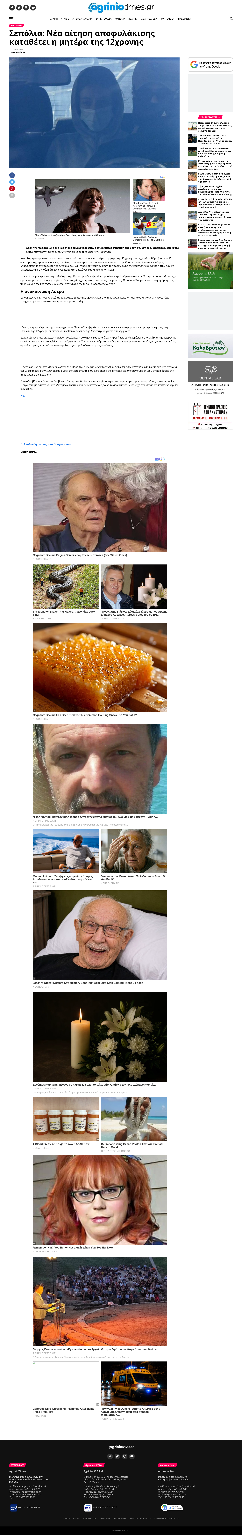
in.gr (23, 395)
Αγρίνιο (65, 18)
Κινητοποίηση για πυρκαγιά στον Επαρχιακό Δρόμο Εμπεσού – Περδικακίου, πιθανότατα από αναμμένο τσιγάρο (215, 165)
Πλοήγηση (104, 1518)
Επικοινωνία (89, 1518)
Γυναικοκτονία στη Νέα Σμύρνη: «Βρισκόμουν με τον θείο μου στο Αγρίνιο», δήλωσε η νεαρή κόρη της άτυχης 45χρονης (215, 244)
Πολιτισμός (166, 18)
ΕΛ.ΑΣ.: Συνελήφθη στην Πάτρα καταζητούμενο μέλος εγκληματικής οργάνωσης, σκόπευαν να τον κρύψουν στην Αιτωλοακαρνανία (215, 230)
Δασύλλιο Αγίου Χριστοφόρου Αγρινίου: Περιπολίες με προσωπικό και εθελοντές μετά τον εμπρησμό (215, 216)
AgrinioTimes (18, 52)
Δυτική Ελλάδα (103, 18)
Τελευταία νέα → (210, 116)
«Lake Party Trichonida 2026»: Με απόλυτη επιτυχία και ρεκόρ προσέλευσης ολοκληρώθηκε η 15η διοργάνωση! (215, 203)
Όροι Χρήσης (119, 1518)
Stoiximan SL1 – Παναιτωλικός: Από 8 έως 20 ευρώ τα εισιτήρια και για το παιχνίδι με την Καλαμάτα (214, 152)
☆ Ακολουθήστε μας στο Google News (45, 444)
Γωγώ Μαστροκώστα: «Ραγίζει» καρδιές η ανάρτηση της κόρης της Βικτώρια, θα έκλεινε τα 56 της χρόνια (214, 177)
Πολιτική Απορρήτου (140, 1518)
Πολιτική (133, 18)
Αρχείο (76, 1518)
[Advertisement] (100, 314)
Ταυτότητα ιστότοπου (166, 1518)
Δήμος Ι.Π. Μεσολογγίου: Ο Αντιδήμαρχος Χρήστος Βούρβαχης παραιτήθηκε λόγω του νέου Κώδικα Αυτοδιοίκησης (215, 190)
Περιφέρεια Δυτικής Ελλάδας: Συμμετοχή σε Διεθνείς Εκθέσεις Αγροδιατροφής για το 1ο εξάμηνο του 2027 (215, 127)
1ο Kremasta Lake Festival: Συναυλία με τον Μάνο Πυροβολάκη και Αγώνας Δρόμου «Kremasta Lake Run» (215, 139)
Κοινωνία (120, 18)
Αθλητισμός (148, 18)
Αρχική (54, 18)
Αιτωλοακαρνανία (82, 18)
